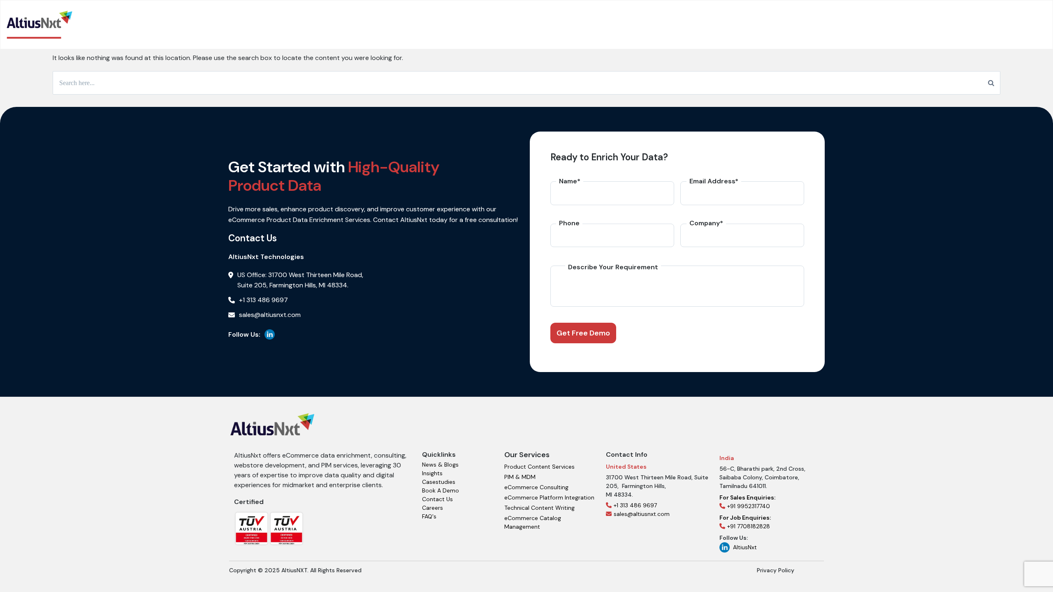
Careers (432, 507)
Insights (432, 473)
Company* (706, 223)
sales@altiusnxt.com (642, 514)
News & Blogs (440, 464)
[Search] (991, 83)
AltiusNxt (745, 547)
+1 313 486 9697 (635, 505)
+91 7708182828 (745, 522)
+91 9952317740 (747, 502)
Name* (569, 181)
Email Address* (713, 181)
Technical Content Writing (539, 507)
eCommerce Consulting (536, 487)
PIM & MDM (520, 477)
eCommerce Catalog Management (532, 522)
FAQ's (429, 516)
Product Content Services (539, 466)
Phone (569, 223)
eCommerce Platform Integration (549, 497)
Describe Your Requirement (613, 267)
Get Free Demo (583, 333)
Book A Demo (440, 490)
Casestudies (438, 482)
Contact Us (437, 499)
